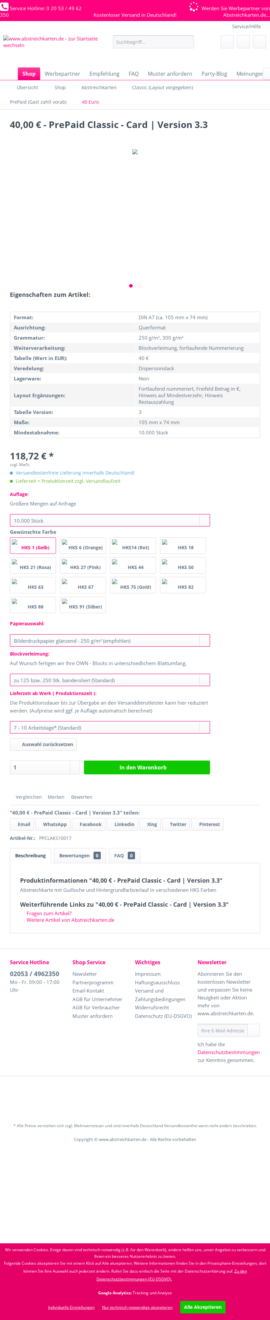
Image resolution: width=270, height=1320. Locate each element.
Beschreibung (30, 855)
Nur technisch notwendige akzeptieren (137, 1307)
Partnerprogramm (93, 982)
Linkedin (123, 824)
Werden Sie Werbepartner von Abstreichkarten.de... (236, 11)
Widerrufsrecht (152, 1007)
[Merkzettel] (227, 41)
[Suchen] (188, 41)
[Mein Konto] (243, 41)
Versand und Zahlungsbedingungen (160, 994)
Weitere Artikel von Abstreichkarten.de (69, 920)
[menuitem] (153, 41)
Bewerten (81, 797)
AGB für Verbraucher (96, 1007)
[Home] (9, 73)
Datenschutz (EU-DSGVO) (163, 1016)
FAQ (123, 855)
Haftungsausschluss (157, 982)
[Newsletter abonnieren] (253, 1030)
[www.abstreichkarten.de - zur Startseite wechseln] (52, 49)
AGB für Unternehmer (97, 999)
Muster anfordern (92, 1016)
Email (23, 824)
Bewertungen (78, 855)
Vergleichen (28, 797)
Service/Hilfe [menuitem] (246, 26)
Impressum (148, 974)
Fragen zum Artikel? (48, 913)
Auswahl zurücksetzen (47, 744)
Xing (151, 824)
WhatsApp (54, 824)
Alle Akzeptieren (203, 1307)
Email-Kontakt (88, 990)
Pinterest (209, 824)
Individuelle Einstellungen (71, 1307)
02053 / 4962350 (34, 974)
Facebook (90, 824)
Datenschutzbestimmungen (229, 1052)
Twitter (177, 824)
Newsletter (84, 974)
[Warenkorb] (259, 41)
